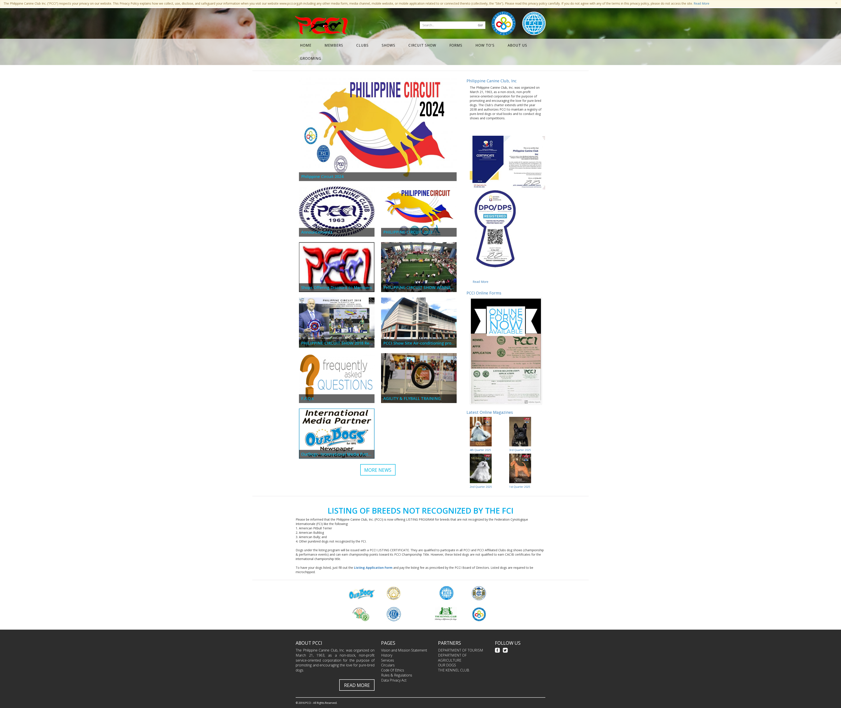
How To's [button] (485, 45)
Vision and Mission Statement (404, 650)
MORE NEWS (377, 470)
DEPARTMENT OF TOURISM (460, 650)
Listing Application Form (373, 567)
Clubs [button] (362, 45)
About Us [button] (517, 45)
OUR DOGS (447, 665)
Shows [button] (388, 45)
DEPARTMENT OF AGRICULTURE (452, 658)
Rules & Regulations (396, 675)
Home (305, 45)
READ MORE (357, 685)
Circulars (388, 665)
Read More (701, 3)
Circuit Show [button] (422, 45)
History (386, 655)
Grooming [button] (310, 58)
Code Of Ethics (392, 670)
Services (387, 660)
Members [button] (334, 45)
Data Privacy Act (393, 680)
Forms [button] (455, 45)
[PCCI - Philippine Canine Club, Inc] (321, 25)
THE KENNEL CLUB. (454, 670)
